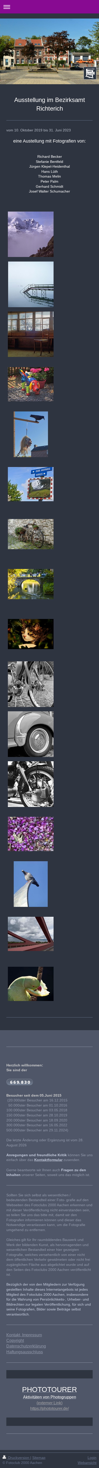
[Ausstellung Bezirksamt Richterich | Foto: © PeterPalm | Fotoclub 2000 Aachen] (31, 534)
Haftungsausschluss (24, 1352)
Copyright (15, 1340)
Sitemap (38, 1458)
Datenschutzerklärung (26, 1346)
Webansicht (87, 1463)
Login (92, 1458)
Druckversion (18, 1458)
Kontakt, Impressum (24, 1335)
